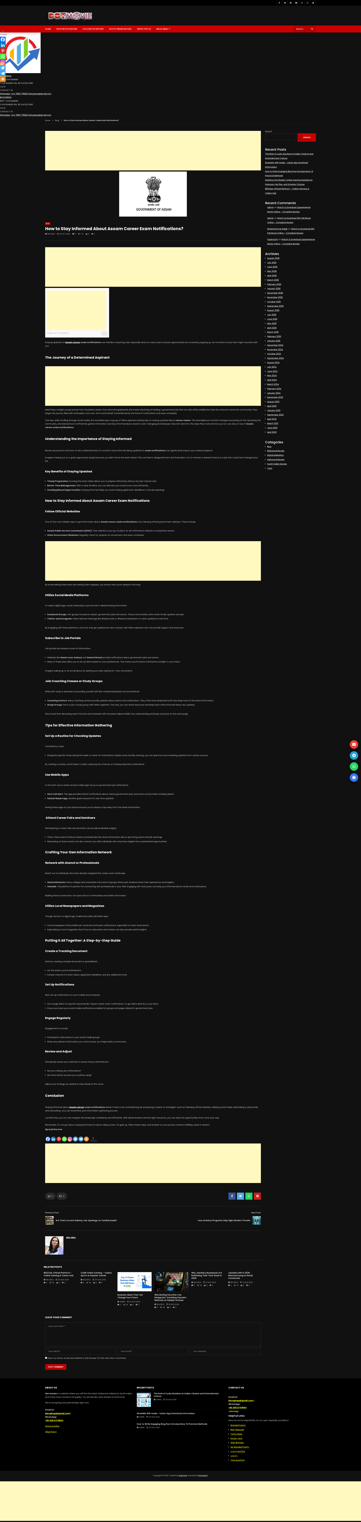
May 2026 (272, 271)
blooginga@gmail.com (40, 93)
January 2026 (273, 288)
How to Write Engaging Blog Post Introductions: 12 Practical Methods (172, 1424)
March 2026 (273, 280)
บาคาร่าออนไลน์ (238, 1451)
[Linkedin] (53, 1137)
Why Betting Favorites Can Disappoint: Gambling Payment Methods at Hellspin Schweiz (170, 1297)
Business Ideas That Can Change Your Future (130, 1296)
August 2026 (273, 258)
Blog (57, 120)
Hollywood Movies (93, 29)
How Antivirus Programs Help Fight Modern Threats (224, 1220)
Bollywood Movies (67, 29)
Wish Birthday (237, 1442)
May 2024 (272, 375)
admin (122, 1301)
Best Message (237, 1429)
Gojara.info (272, 239)
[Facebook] (279, 3)
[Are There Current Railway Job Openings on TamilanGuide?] (49, 1220)
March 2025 (273, 332)
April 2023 (272, 406)
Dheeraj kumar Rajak (277, 228)
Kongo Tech (236, 1438)
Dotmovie (183, 1475)
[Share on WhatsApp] (248, 1196)
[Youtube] (296, 3)
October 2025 (274, 301)
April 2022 (272, 419)
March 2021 (272, 423)
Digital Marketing (275, 455)
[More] (86, 1137)
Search (268, 131)
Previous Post (52, 1212)
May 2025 (272, 323)
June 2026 (272, 266)
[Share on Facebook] (231, 1196)
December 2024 (275, 345)
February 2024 (274, 388)
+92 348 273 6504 (54, 1420)
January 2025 (273, 340)
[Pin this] (257, 1196)
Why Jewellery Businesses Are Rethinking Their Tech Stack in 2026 (206, 1275)
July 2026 (271, 262)
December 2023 (275, 397)
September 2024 (275, 358)
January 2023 (273, 410)
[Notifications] (313, 3)
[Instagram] (302, 3)
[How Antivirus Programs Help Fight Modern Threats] (256, 1220)
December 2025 (275, 293)
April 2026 (272, 275)
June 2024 (272, 371)
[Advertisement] (153, 150)
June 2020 (272, 427)
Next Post (256, 1212)
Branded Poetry (238, 1425)
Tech (269, 468)
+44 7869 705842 (19, 93)
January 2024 (274, 393)
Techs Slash (236, 1434)
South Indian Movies (120, 29)
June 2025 (272, 319)
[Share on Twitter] (240, 1196)
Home (48, 29)
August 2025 (273, 310)
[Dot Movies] (85, 15)
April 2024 (272, 380)
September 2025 (275, 306)
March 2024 (273, 384)
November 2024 (275, 349)
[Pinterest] (290, 3)
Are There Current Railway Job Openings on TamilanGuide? (86, 1220)
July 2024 (272, 367)
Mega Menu (162, 29)
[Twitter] (285, 3)
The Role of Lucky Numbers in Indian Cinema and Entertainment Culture (186, 1395)
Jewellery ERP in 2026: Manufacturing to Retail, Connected (240, 1275)
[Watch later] (307, 3)
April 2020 (272, 432)
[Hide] (1, 84)
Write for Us (144, 29)
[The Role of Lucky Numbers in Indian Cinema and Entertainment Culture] (144, 1400)
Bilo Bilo (51, 234)
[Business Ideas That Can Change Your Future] (134, 1281)
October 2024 (274, 353)
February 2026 (274, 284)
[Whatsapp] (64, 1137)
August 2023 (273, 401)
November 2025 (275, 297)
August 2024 (273, 362)
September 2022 (275, 414)
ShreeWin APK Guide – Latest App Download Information (166, 1413)
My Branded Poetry (240, 1447)
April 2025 (272, 327)
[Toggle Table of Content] (103, 333)
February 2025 (274, 336)
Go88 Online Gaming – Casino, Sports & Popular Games (96, 1274)
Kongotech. (203, 1475)
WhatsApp (5, 93)
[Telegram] (80, 1137)
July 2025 (271, 314)
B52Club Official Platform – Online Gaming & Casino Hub (58, 1274)
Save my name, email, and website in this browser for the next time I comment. (87, 1358)
